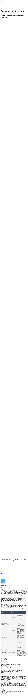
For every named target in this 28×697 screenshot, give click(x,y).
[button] (14, 7)
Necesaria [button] (3, 601)
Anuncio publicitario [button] (5, 680)
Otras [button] (2, 689)
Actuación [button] (3, 665)
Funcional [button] (3, 658)
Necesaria (5, 603)
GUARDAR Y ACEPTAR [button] (7, 695)
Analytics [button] (3, 672)
